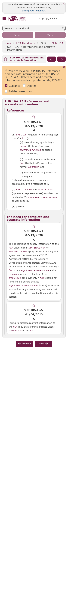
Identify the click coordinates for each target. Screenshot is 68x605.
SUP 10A (57, 43)
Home (7, 43)
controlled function (30, 150)
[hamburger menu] (4, 19)
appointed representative (35, 270)
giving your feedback (33, 10)
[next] (61, 59)
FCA (11, 248)
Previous (26, 343)
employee (14, 274)
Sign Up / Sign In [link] (48, 18)
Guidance (14, 85)
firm (24, 138)
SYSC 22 (21, 134)
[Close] (64, 4)
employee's (15, 278)
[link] (17, 18)
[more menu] (64, 18)
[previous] (51, 59)
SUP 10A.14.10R (18, 251)
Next (41, 343)
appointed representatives (42, 197)
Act (32, 330)
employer (33, 167)
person (23, 146)
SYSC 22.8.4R (45, 189)
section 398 (15, 330)
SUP (43, 43)
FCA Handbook (25, 43)
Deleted (32, 85)
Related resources (20, 91)
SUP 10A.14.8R (37, 247)
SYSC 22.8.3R (24, 189)
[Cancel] (64, 67)
